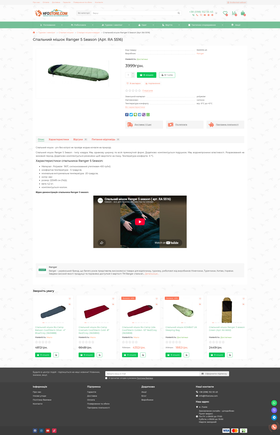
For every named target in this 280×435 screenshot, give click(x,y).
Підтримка (93, 386)
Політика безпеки (42, 400)
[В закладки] (70, 299)
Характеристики (59, 139)
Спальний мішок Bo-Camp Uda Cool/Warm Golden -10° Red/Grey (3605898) (139, 330)
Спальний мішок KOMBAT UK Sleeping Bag (181, 328)
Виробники (147, 400)
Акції (237, 25)
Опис (41, 139)
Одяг (144, 25)
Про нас (36, 2)
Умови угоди (39, 396)
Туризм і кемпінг (113, 25)
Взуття (169, 25)
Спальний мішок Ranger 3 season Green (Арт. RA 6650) (227, 328)
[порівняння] (70, 304)
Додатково (148, 386)
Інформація (40, 386)
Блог (143, 396)
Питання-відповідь (105, 139)
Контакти (99, 2)
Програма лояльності (98, 407)
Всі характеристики (135, 107)
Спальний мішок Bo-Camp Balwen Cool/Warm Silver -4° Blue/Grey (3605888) (50, 330)
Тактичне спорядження (203, 25)
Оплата (46, 2)
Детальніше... (152, 273)
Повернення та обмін (82, 2)
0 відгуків (147, 90)
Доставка (56, 2)
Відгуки (79, 139)
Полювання (49, 25)
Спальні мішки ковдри (88, 32)
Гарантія (66, 2)
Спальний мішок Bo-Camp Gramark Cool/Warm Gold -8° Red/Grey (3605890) (94, 330)
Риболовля (80, 25)
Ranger (200, 53)
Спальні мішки (66, 32)
